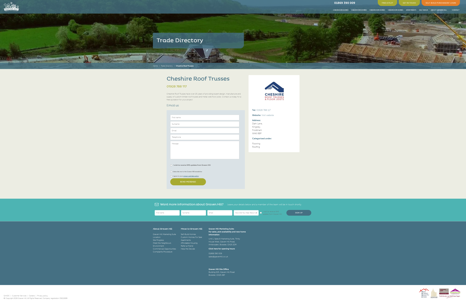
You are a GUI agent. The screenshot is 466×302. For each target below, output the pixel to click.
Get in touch (409, 3)
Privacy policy (42, 296)
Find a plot (387, 3)
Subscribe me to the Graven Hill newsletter (187, 171)
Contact (455, 10)
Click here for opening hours (222, 249)
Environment (158, 246)
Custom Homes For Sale (191, 237)
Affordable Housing (189, 243)
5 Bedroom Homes (395, 10)
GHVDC (7, 296)
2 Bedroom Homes (340, 10)
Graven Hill (11, 7)
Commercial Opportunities (164, 249)
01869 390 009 (215, 253)
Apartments (411, 10)
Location (156, 237)
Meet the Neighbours (162, 243)
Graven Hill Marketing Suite (164, 234)
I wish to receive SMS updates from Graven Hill (192, 165)
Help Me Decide (188, 249)
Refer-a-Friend (187, 246)
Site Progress (158, 240)
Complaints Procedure (162, 252)
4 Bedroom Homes (377, 10)
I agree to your (186, 176)
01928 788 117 (177, 86)
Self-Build (423, 10)
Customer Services (19, 296)
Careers (32, 296)
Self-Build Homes (188, 234)
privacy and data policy (191, 176)
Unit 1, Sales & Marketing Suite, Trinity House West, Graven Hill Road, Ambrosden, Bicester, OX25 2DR (224, 242)
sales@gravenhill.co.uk (218, 256)
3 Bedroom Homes (359, 10)
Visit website (268, 115)
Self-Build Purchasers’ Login (441, 3)
